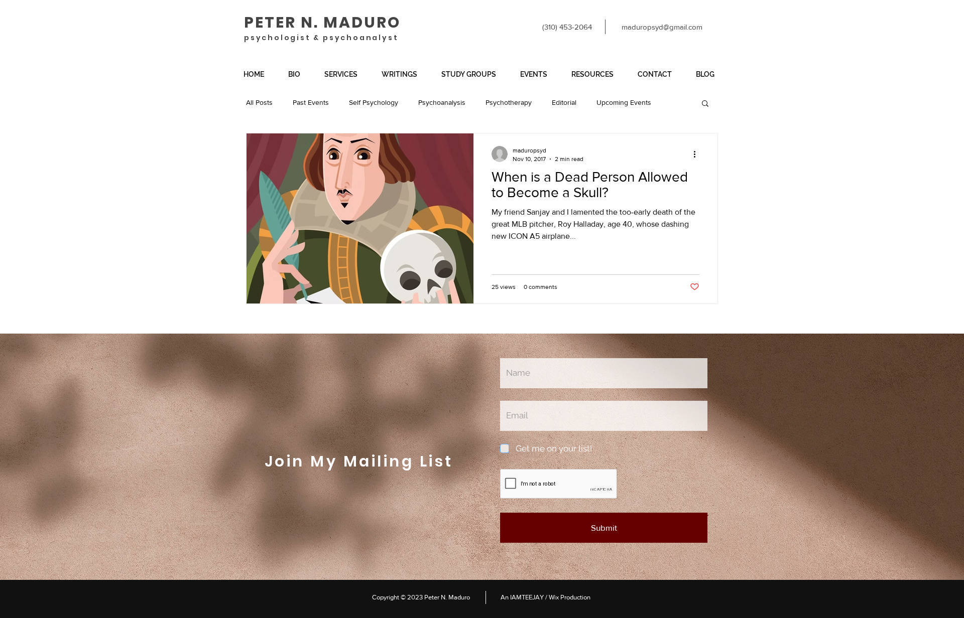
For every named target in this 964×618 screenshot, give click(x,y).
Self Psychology (373, 102)
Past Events (311, 102)
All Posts (259, 102)
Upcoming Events (623, 102)
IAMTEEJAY (526, 597)
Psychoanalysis (441, 102)
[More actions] (698, 154)
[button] (345, 74)
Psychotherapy (509, 102)
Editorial (564, 102)
